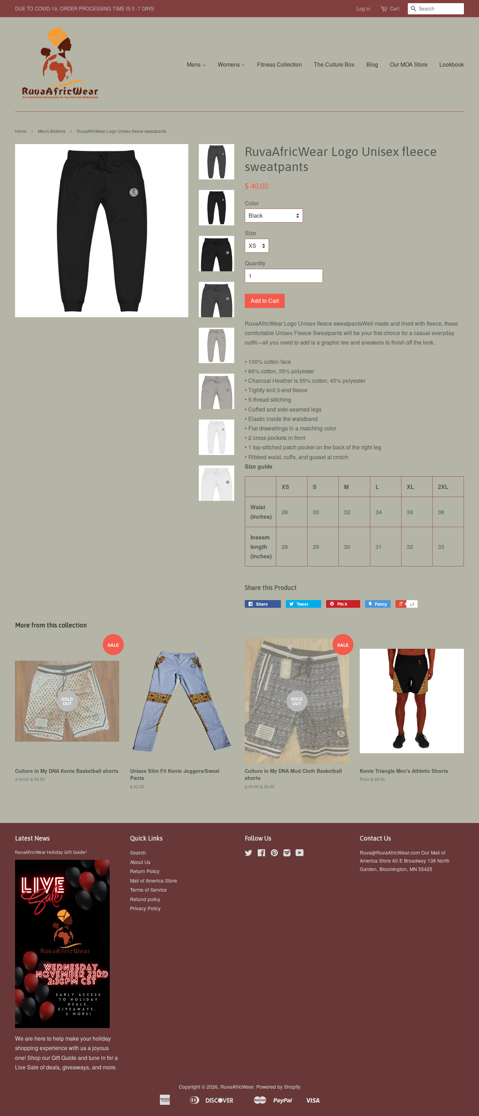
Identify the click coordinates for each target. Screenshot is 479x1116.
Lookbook (451, 64)
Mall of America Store (153, 880)
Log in (363, 8)
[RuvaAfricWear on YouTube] (300, 853)
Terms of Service (148, 889)
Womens (229, 64)
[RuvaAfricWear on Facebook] (261, 853)
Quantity (255, 263)
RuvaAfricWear (237, 1086)
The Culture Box (334, 64)
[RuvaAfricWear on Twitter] (248, 853)
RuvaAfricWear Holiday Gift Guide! (51, 852)
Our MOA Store (408, 64)
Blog (372, 64)
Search (138, 852)
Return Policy (145, 871)
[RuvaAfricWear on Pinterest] (274, 853)
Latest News (32, 838)
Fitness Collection (279, 64)
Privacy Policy (145, 908)
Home (21, 131)
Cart (394, 8)
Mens (194, 64)
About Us (140, 861)
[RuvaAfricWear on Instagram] (287, 853)
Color (251, 203)
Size (250, 233)
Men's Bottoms (52, 131)
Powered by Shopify (278, 1086)
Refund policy (145, 899)
